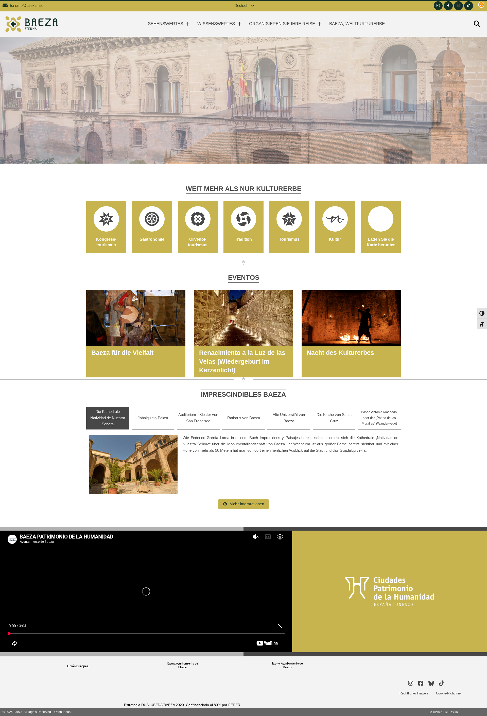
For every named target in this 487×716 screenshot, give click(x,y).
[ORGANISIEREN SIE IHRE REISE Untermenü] (320, 24)
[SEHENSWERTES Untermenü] (188, 24)
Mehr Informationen (247, 504)
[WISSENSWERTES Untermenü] (239, 24)
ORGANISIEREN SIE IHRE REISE (282, 23)
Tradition (243, 239)
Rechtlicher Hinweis (413, 693)
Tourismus (289, 239)
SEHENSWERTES (165, 23)
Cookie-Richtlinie (448, 693)
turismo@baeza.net (26, 6)
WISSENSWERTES (216, 23)
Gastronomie (152, 239)
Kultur (335, 239)
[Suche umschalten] (476, 24)
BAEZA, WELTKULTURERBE (357, 23)
